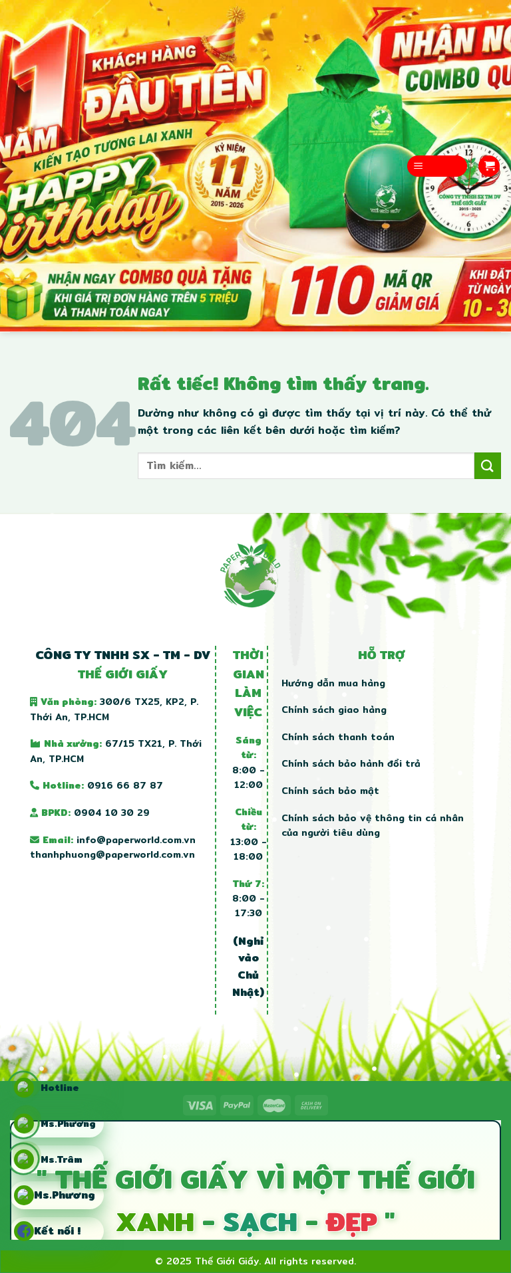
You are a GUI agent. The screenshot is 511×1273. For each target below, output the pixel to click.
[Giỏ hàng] (489, 166)
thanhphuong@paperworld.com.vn (112, 854)
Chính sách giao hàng (334, 709)
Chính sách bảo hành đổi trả (351, 763)
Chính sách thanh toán (338, 737)
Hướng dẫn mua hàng (333, 683)
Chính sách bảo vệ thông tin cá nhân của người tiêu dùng (372, 825)
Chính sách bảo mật (330, 790)
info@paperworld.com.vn (136, 839)
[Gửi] (487, 465)
